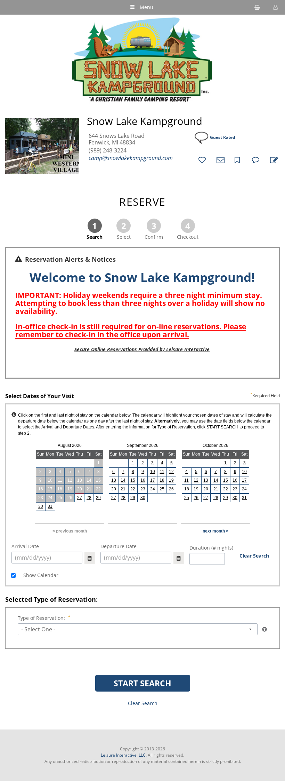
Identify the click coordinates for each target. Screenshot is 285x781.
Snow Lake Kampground (144, 121)
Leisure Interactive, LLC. (124, 755)
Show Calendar (40, 575)
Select (124, 230)
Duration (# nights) (211, 547)
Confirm (154, 230)
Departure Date (118, 546)
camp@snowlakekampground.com (131, 158)
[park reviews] (255, 160)
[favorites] (201, 160)
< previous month (69, 531)
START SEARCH (142, 683)
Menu (146, 7)
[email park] (219, 160)
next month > (215, 531)
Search (95, 230)
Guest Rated (222, 137)
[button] (274, 7)
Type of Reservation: (41, 618)
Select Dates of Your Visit (142, 396)
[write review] (273, 160)
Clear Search (254, 555)
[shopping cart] (257, 7)
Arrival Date (25, 546)
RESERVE (142, 202)
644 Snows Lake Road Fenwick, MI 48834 (117, 139)
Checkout (187, 230)
